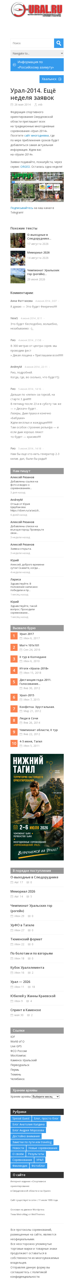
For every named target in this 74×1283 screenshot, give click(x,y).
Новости (18, 1148)
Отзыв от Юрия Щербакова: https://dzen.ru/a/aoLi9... (25, 507)
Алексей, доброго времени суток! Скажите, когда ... (27, 566)
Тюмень (15, 1074)
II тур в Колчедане (33, 657)
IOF (12, 1037)
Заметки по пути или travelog (32, 1142)
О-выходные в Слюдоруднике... (39, 236)
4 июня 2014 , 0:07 (46, 301)
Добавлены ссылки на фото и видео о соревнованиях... (24, 485)
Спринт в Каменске (25, 1010)
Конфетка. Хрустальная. (37, 707)
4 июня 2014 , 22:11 (36, 367)
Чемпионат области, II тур (39, 730)
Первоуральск (19, 1065)
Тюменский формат (26, 939)
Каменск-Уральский (23, 1060)
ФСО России (18, 1051)
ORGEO (25, 166)
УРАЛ (39, 1160)
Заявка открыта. (21, 548)
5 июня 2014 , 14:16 (29, 389)
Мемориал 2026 (38, 252)
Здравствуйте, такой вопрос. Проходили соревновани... (23, 609)
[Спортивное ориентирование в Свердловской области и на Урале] (37, 9)
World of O (17, 1041)
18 (33, 987)
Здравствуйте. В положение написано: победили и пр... (24, 587)
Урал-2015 (27, 695)
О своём (18, 1154)
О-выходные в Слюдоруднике (34, 877)
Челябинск (17, 1079)
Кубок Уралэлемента (27, 967)
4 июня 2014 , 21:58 (29, 340)
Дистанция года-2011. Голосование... (35, 682)
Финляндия (19, 1166)
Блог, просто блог (46, 1118)
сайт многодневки (36, 135)
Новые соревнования (42, 1148)
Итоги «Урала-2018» (34, 668)
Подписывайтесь (21, 208)
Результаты (36, 1154)
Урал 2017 (27, 634)
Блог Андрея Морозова (28, 1130)
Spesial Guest (21, 1118)
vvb (40, 104)
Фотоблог (38, 1166)
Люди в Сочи (29, 718)
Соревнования (22, 1160)
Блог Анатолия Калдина (28, 1124)
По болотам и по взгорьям (31, 953)
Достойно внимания (26, 1136)
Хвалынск (49, 79)
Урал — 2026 (20, 982)
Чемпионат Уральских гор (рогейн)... (43, 272)
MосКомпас (18, 1055)
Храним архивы (20, 1096)
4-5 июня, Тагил (31, 741)
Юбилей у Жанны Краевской (32, 996)
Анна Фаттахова (21, 301)
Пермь (14, 1070)
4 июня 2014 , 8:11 (31, 318)
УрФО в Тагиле (22, 925)
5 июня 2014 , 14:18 (29, 448)
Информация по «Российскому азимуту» (36, 64)
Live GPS (16, 1046)
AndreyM (16, 367)
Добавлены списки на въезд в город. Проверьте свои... (27, 529)
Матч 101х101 (29, 645)
